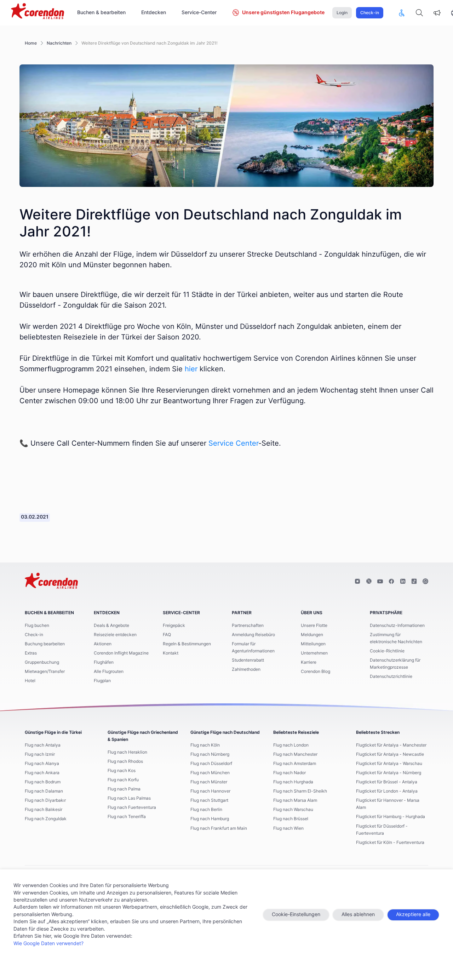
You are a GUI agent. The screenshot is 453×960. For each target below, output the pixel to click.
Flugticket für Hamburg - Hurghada (390, 817)
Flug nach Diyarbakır (45, 800)
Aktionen (102, 644)
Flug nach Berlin (206, 809)
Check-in (369, 13)
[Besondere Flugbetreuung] (402, 13)
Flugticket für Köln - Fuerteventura (390, 842)
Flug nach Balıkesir (43, 809)
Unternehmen (314, 653)
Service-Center (199, 12)
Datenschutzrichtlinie (391, 676)
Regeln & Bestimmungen (187, 644)
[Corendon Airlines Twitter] (369, 581)
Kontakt (170, 653)
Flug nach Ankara (42, 773)
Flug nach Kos (122, 770)
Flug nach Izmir (40, 754)
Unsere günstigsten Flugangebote (283, 12)
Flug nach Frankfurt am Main (218, 828)
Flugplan (102, 681)
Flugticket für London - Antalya (387, 791)
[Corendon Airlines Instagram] (357, 581)
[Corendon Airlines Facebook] (391, 581)
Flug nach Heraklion (127, 752)
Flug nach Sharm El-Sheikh (300, 791)
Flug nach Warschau (293, 809)
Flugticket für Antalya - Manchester (391, 745)
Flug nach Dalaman (44, 791)
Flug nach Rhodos (125, 761)
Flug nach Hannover (210, 791)
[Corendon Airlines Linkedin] (403, 581)
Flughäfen (104, 662)
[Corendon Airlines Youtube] (380, 581)
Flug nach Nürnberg (209, 754)
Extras (31, 653)
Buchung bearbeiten (45, 644)
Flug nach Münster (208, 782)
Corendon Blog (315, 671)
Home (31, 43)
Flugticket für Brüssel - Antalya (386, 782)
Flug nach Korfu (123, 780)
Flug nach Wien (288, 828)
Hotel (30, 681)
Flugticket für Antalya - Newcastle (390, 754)
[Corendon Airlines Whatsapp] (425, 581)
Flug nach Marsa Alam (295, 800)
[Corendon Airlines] (37, 12)
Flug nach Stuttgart (209, 800)
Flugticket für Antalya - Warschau (389, 763)
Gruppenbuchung (42, 662)
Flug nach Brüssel (290, 819)
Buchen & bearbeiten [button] (101, 12)
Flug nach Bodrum (43, 782)
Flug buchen (37, 625)
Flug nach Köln (205, 745)
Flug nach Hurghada (293, 782)
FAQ (167, 635)
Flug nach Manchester (295, 754)
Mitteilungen (313, 644)
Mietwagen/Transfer (45, 671)
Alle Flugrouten (109, 671)
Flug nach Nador (289, 773)
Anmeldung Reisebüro (253, 635)
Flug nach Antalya (43, 745)
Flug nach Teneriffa (127, 817)
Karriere (308, 662)
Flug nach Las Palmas (129, 798)
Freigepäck (174, 625)
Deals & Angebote (111, 625)
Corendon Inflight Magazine (121, 653)
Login (342, 13)
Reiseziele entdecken (115, 635)
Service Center (233, 443)
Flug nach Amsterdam (294, 763)
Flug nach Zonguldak (46, 819)
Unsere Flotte (314, 625)
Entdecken (153, 12)
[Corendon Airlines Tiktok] (414, 581)
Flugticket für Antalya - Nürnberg (388, 773)
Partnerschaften (248, 625)
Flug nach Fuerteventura (132, 807)
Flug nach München (210, 773)
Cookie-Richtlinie (387, 651)
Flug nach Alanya (42, 763)
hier (191, 369)
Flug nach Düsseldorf (211, 763)
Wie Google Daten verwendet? (48, 943)
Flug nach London (291, 745)
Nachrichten (59, 43)
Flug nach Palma (124, 789)
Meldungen (312, 635)
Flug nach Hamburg (209, 819)
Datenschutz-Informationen (397, 625)
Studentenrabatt (248, 660)
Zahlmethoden (246, 669)
